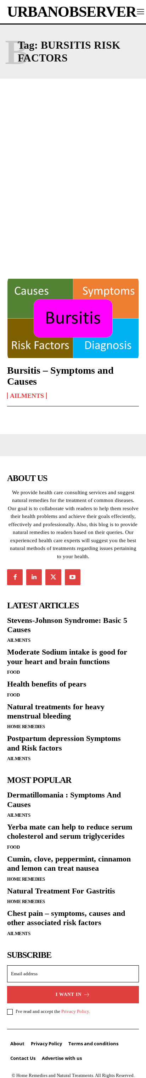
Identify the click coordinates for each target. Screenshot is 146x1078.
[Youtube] (72, 577)
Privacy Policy (75, 1011)
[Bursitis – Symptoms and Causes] (73, 318)
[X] (53, 577)
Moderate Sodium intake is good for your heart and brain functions (67, 656)
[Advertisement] (73, 169)
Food (13, 672)
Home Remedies (26, 726)
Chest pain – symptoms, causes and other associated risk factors (66, 918)
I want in (69, 994)
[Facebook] (15, 577)
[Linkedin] (34, 577)
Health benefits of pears (46, 683)
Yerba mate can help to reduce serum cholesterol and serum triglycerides (69, 831)
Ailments (27, 396)
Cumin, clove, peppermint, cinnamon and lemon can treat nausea (69, 863)
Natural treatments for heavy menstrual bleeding (56, 711)
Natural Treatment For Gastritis (61, 890)
